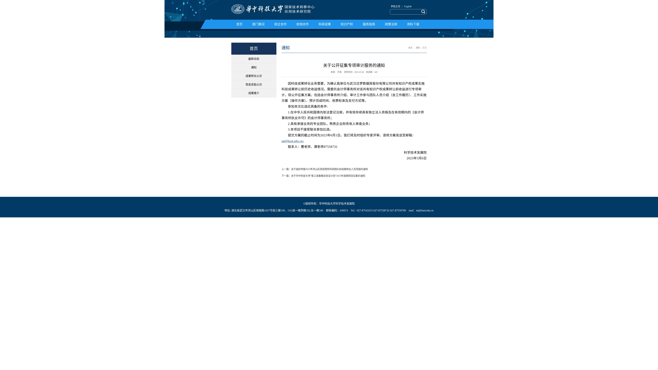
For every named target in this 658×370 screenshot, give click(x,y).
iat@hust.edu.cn (292, 141)
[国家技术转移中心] (278, 9)
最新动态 (253, 58)
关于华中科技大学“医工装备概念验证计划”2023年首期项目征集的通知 (323, 176)
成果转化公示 (254, 76)
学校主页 (395, 6)
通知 (254, 67)
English (408, 6)
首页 (410, 48)
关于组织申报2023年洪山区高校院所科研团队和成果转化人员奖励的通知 (325, 169)
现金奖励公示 (254, 84)
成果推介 (253, 93)
